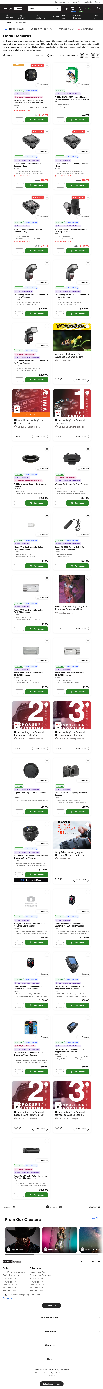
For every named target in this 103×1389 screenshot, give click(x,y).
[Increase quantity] (22, 120)
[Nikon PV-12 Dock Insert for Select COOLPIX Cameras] (31, 650)
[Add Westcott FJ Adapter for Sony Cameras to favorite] (88, 449)
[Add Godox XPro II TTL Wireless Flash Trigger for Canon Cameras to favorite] (47, 1017)
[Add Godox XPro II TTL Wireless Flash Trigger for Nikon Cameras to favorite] (88, 1017)
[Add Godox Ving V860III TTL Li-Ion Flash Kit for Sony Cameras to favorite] (88, 263)
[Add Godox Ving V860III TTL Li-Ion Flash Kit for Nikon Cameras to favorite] (47, 263)
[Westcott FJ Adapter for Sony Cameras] (72, 458)
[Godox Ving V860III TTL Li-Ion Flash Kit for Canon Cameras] (31, 335)
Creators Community (62, 2)
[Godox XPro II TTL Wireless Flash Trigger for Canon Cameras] (31, 1027)
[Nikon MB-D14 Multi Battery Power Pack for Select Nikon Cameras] (31, 1150)
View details (81, 379)
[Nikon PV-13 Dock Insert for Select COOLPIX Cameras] (72, 650)
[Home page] (13, 8)
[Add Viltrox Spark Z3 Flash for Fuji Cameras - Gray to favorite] (88, 132)
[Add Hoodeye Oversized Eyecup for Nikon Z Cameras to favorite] (88, 761)
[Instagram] (87, 1261)
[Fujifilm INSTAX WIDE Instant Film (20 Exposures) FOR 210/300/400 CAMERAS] (72, 75)
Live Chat (10, 1298)
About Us (76, 2)
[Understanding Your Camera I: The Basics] (72, 403)
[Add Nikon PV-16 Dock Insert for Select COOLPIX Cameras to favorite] (47, 515)
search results (20, 22)
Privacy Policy (54, 1370)
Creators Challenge (78, 16)
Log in (91, 8)
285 (57, 1207)
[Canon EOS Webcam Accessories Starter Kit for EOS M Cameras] (31, 964)
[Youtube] (98, 1261)
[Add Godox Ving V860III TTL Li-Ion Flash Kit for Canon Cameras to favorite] (47, 326)
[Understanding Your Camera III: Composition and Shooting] (72, 715)
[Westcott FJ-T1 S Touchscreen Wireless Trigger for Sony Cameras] (31, 833)
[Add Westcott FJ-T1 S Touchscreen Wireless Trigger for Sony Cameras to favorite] (47, 824)
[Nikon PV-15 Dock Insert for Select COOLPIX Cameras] (31, 587)
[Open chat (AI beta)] (72, 9)
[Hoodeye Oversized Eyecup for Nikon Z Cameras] (72, 770)
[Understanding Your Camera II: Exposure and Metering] (31, 715)
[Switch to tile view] (82, 55)
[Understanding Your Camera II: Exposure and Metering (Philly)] (31, 1095)
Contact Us (51, 1305)
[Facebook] (93, 1261)
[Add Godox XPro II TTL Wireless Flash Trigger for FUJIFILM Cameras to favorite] (88, 955)
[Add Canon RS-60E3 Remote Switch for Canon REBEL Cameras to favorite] (88, 515)
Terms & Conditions (40, 1370)
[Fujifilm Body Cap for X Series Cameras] (31, 770)
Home (8, 22)
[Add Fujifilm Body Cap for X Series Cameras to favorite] (47, 761)
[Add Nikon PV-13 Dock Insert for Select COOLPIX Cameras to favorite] (88, 641)
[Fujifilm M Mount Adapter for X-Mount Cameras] (31, 458)
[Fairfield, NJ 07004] (67, 8)
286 (60, 1207)
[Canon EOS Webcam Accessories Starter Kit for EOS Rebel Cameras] (72, 901)
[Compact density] (98, 55)
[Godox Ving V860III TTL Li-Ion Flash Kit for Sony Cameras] (72, 272)
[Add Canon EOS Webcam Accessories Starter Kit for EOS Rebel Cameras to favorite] (88, 892)
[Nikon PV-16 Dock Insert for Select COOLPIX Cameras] (31, 524)
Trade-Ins (95, 16)
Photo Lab (64, 16)
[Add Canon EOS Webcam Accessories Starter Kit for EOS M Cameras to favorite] (47, 955)
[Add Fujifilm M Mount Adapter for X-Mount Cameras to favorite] (47, 449)
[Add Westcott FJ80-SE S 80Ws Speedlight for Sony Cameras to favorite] (88, 197)
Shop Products (9, 16)
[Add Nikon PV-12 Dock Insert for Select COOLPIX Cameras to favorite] (47, 641)
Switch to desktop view (52, 1384)
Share (52, 55)
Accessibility (65, 1370)
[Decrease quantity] (15, 120)
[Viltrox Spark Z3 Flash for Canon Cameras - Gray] (31, 207)
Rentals (55, 16)
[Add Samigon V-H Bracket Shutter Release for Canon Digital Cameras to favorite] (47, 892)
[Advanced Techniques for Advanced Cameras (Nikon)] (72, 337)
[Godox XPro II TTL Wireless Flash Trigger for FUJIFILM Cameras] (72, 964)
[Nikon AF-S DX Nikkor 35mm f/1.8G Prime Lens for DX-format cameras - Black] (31, 75)
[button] (98, 8)
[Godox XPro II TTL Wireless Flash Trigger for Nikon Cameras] (72, 1027)
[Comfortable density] (93, 55)
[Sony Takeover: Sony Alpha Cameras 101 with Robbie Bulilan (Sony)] (72, 835)
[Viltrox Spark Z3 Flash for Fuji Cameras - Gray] (72, 141)
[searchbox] (44, 8)
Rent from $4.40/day (33, 880)
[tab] (14, 29)
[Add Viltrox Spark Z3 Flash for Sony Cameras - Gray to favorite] (47, 132)
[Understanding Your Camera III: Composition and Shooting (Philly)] (72, 1095)
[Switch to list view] (87, 55)
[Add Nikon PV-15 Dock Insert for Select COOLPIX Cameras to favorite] (47, 578)
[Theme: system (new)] (79, 9)
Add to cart (39, 119)
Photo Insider (87, 2)
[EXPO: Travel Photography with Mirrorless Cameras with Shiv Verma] (72, 589)
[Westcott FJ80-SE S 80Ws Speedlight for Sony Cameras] (72, 207)
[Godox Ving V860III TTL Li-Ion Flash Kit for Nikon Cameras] (31, 272)
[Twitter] (81, 1261)
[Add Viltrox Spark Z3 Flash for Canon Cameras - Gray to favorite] (47, 197)
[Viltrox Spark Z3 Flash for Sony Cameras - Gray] (31, 141)
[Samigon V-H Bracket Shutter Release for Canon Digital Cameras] (31, 901)
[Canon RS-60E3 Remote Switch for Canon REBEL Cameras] (72, 524)
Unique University (22, 16)
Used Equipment (40, 16)
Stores (97, 2)
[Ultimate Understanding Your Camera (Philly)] (31, 403)
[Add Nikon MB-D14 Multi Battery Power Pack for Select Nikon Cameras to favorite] (47, 1141)
